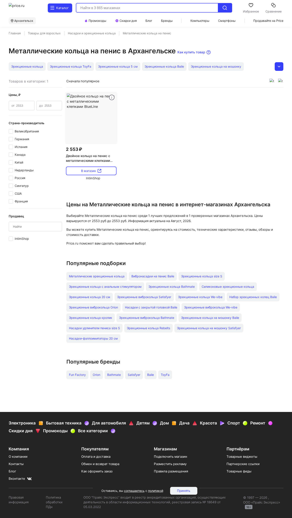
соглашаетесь (134, 491)
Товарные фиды (239, 471)
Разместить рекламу (170, 464)
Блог (12, 471)
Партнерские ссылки (243, 464)
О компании (18, 456)
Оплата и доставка (95, 456)
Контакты (16, 464)
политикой (155, 491)
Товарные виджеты (242, 456)
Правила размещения (171, 471)
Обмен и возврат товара (100, 464)
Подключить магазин (170, 456)
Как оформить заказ (96, 471)
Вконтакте (17, 479)
